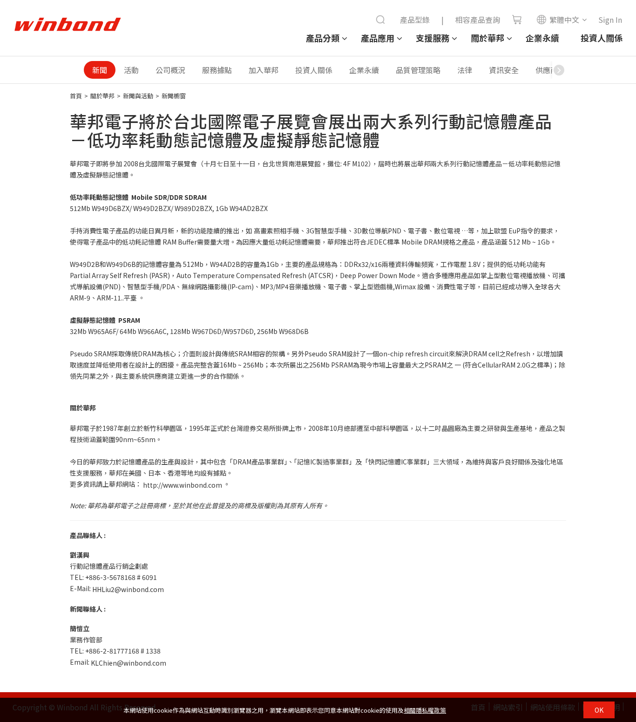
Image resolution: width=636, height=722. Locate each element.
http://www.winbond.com (182, 485)
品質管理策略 (418, 69)
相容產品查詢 (477, 19)
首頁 (76, 95)
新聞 (99, 69)
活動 (131, 69)
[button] (559, 70)
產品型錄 (415, 19)
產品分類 (322, 38)
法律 (464, 69)
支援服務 (432, 38)
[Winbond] (67, 25)
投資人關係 (601, 38)
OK (599, 710)
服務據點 (217, 69)
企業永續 (542, 38)
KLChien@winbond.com (128, 663)
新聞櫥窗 (174, 95)
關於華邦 (487, 38)
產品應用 (377, 38)
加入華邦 (263, 69)
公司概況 (170, 69)
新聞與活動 (138, 95)
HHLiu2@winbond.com (128, 589)
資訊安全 (504, 69)
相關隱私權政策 (425, 710)
